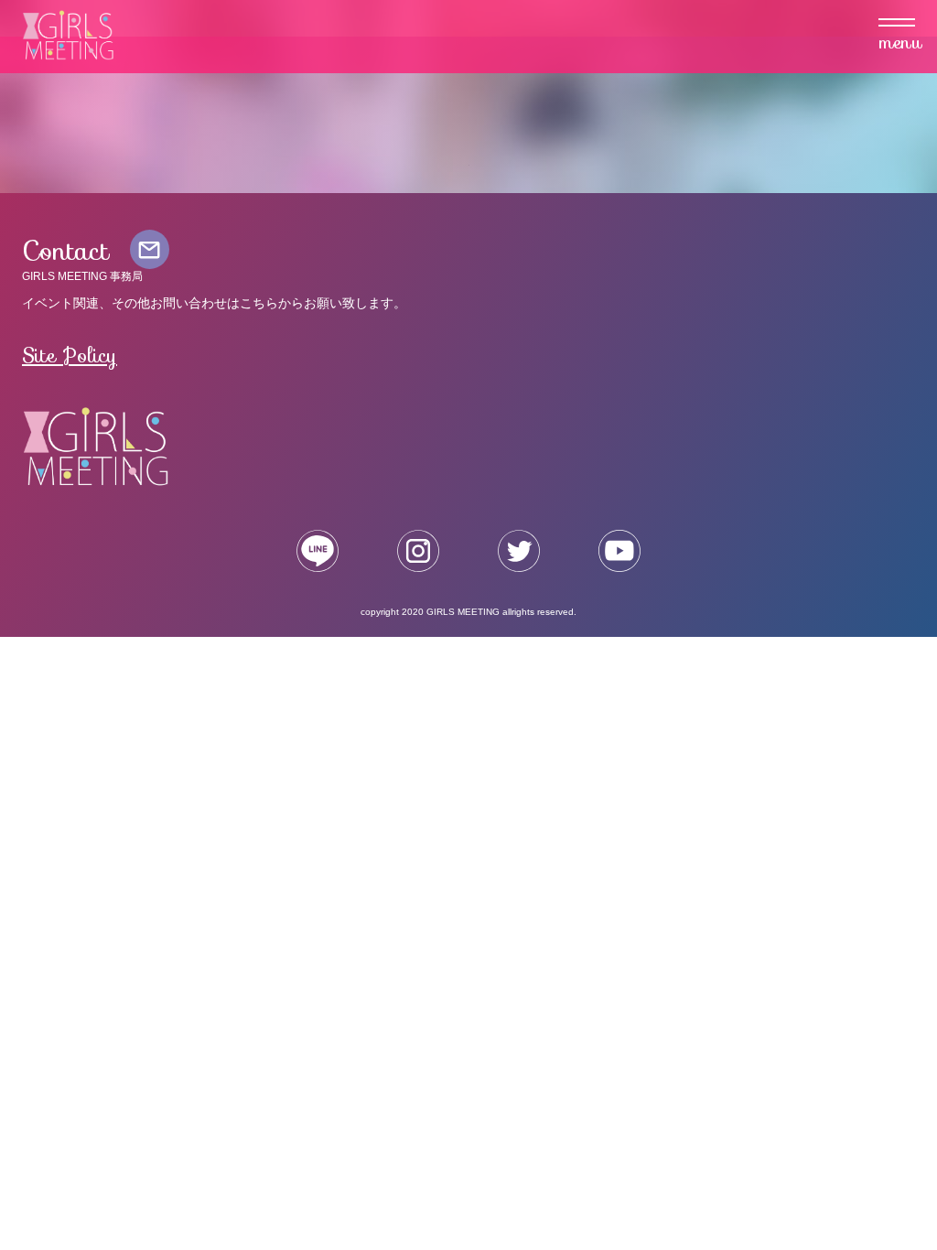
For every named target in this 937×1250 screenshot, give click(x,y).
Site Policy (69, 355)
